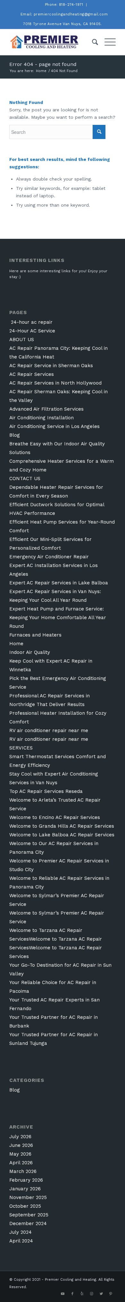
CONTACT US (24, 478)
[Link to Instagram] (91, 1294)
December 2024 (28, 1223)
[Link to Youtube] (63, 1294)
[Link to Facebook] (72, 1294)
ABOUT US (21, 339)
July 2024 (20, 1232)
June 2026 (21, 1145)
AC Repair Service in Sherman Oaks (51, 365)
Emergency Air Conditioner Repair (49, 557)
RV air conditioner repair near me (48, 730)
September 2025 (28, 1215)
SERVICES (21, 748)
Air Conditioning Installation (41, 418)
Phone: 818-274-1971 (64, 5)
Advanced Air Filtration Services (46, 409)
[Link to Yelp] (82, 1294)
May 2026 (20, 1154)
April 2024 (21, 1241)
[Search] (92, 42)
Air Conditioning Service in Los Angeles (54, 426)
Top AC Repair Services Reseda (46, 791)
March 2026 (23, 1171)
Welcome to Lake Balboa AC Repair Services (61, 835)
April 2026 (21, 1163)
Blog (14, 435)
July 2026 (20, 1136)
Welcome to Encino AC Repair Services (54, 817)
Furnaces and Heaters (35, 635)
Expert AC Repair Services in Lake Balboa (58, 583)
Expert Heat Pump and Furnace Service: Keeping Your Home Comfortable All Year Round (57, 617)
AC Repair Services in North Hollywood (55, 383)
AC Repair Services (31, 374)
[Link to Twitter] (101, 1294)
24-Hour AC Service (32, 331)
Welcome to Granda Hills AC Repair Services (61, 826)
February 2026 (26, 1180)
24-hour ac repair (31, 322)
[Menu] (107, 42)
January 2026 (25, 1189)
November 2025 (28, 1197)
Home (16, 643)
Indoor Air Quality (29, 652)
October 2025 (25, 1206)
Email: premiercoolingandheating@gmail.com (64, 14)
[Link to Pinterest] (111, 1294)
